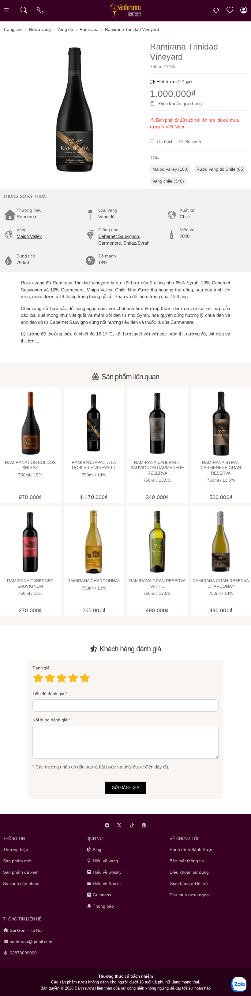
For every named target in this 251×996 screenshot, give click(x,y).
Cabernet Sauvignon (118, 236)
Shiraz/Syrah (136, 243)
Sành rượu (84, 988)
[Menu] (7, 10)
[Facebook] (107, 825)
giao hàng (192, 103)
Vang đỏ (106, 216)
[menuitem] (170, 169)
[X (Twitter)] (119, 825)
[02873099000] (40, 10)
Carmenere (109, 243)
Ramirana (26, 216)
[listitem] (74, 110)
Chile (185, 216)
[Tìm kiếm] (24, 10)
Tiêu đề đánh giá (48, 693)
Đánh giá (41, 667)
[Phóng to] (74, 110)
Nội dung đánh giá (49, 719)
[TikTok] (132, 825)
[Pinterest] (144, 825)
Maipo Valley (29, 236)
